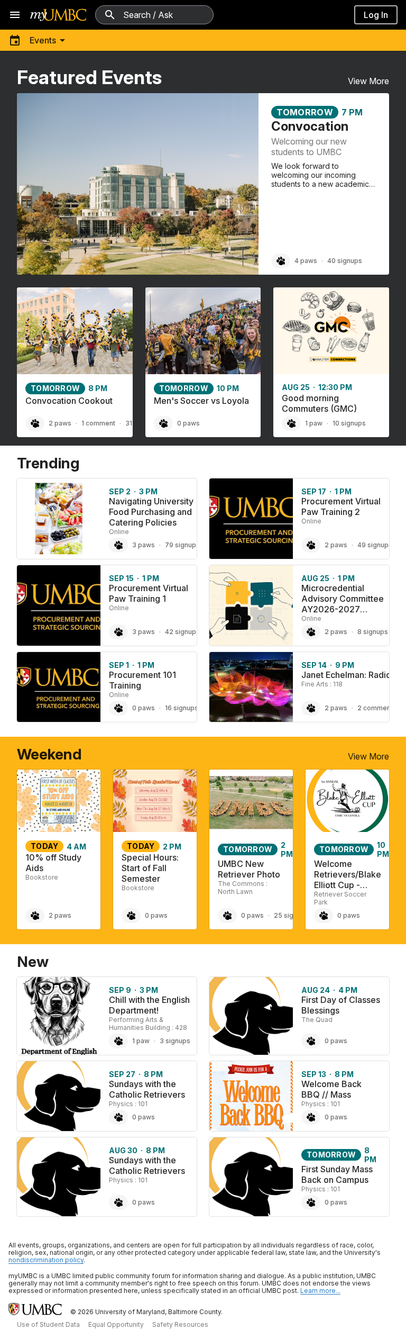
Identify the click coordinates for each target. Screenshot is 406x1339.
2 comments (376, 708)
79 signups (182, 545)
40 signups (344, 261)
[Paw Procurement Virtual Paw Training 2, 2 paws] (310, 545)
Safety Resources (180, 1324)
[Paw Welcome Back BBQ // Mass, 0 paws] (310, 1117)
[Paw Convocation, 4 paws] (280, 261)
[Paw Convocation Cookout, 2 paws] (34, 423)
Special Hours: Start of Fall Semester (150, 868)
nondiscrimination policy (46, 1260)
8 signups (372, 632)
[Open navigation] (14, 14)
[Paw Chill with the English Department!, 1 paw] (118, 1041)
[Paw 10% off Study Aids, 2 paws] (34, 915)
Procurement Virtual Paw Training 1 (148, 593)
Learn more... (320, 1291)
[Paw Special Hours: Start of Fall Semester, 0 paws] (131, 915)
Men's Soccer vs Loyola (201, 400)
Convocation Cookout (69, 400)
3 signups (175, 1041)
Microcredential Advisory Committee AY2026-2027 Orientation (342, 604)
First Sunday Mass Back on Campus (337, 1174)
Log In (376, 15)
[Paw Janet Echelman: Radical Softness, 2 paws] (310, 708)
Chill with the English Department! (149, 1005)
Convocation (309, 126)
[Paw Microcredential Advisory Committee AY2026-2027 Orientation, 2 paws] (310, 632)
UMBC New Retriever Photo (249, 869)
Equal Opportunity (116, 1324)
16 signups (181, 708)
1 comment (98, 423)
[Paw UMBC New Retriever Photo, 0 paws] (227, 915)
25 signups (291, 915)
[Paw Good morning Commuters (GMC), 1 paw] (291, 423)
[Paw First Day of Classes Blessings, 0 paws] (310, 1041)
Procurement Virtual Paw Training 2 (341, 506)
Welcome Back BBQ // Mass (331, 1089)
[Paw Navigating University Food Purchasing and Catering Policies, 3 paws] (118, 545)
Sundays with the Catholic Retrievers (147, 1089)
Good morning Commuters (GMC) (319, 403)
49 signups (374, 545)
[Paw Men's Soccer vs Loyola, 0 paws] (163, 423)
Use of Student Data (48, 1324)
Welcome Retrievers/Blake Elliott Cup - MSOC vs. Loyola (347, 884)
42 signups (182, 632)
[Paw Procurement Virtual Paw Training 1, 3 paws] (118, 632)
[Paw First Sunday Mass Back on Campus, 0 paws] (310, 1202)
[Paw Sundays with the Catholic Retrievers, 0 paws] (118, 1117)
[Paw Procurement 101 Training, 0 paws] (118, 708)
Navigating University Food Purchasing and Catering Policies (151, 512)
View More (368, 81)
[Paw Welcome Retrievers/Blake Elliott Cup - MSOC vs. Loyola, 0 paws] (323, 915)
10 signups (349, 423)
